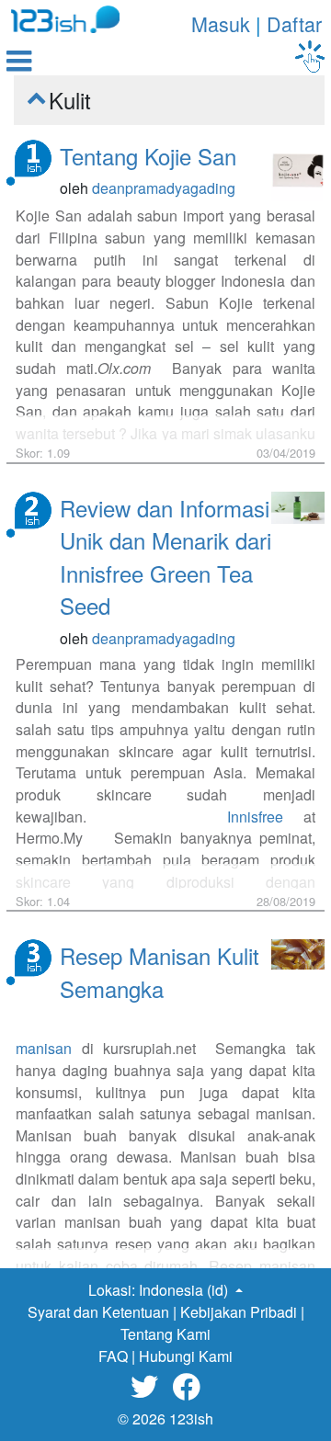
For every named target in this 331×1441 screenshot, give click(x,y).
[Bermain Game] (310, 56)
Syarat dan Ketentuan (98, 1311)
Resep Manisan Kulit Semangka (159, 971)
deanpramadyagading (163, 188)
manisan (44, 1048)
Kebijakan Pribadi (238, 1311)
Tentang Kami (165, 1334)
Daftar (294, 23)
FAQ (113, 1356)
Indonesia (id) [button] (185, 1289)
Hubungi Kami (186, 1356)
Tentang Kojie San (148, 156)
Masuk (220, 23)
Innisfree (255, 816)
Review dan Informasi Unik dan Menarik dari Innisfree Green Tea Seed (165, 557)
